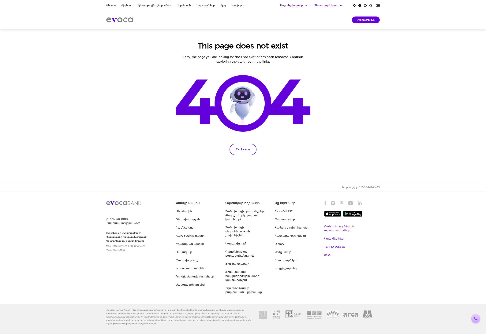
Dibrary (279, 244)
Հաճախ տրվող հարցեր (291, 227)
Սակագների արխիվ (190, 284)
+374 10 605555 (334, 246)
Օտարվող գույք (187, 260)
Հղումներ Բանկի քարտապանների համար (243, 290)
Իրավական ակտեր (190, 244)
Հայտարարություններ (290, 235)
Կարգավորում (235, 243)
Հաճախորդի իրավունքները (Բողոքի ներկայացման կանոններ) (245, 215)
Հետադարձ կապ (287, 260)
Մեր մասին (184, 5)
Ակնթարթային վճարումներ (153, 5)
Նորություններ (205, 5)
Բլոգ (223, 5)
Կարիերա (238, 5)
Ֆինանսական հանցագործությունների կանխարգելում (242, 276)
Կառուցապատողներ (190, 268)
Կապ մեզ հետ (334, 238)
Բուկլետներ (283, 252)
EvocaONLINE (366, 20)
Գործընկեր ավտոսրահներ (195, 276)
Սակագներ (184, 252)
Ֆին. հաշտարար (237, 264)
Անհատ (111, 5)
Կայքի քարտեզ (286, 268)
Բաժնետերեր (185, 227)
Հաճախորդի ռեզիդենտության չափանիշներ (237, 231)
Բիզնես (126, 5)
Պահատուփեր (285, 219)
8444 (327, 255)
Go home (243, 149)
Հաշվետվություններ (190, 235)
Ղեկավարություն (188, 219)
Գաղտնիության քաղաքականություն (240, 253)
